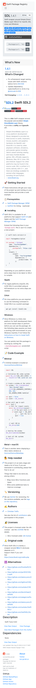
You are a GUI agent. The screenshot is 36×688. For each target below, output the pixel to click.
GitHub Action (8, 681)
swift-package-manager (20, 28)
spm (10, 28)
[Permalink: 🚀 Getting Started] (3, 187)
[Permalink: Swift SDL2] (3, 108)
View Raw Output (10, 626)
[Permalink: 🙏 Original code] (3, 545)
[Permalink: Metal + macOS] (3, 448)
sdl (6, 30)
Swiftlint (10, 206)
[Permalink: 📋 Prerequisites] (3, 203)
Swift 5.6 (24, 217)
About (22, 654)
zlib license (27, 536)
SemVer (12, 497)
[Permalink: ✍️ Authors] (3, 511)
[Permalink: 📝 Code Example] (3, 358)
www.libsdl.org (13, 178)
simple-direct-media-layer (15, 30)
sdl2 (29, 28)
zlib (25, 30)
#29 (19, 84)
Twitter (22, 657)
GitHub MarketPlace (10, 677)
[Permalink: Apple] (3, 283)
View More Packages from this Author (18, 630)
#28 (22, 84)
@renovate (12, 91)
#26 (19, 91)
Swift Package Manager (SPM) (18, 203)
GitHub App (7, 679)
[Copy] (28, 44)
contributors (22, 515)
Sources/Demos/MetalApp (13, 453)
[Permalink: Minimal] (3, 362)
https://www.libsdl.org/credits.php (16, 557)
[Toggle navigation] (5, 8)
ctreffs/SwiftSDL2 (15, 37)
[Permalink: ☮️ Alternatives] (3, 567)
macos (7, 32)
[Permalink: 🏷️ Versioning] (3, 496)
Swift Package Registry (16, 4)
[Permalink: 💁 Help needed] (3, 463)
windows (12, 32)
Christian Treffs (13, 511)
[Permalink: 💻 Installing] (3, 214)
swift (6, 28)
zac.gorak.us (24, 659)
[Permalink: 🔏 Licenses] (3, 527)
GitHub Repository (9, 684)
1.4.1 (7, 68)
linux (29, 30)
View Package (25, 626)
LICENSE (20, 530)
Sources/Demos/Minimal (13, 365)
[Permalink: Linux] (3, 299)
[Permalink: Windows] (3, 319)
